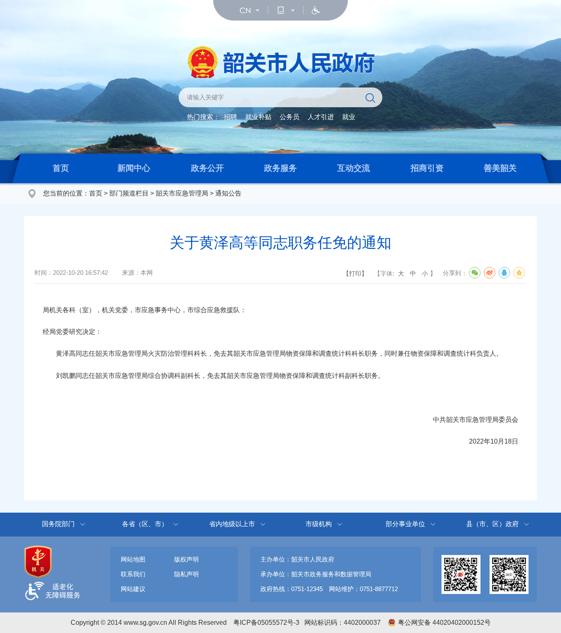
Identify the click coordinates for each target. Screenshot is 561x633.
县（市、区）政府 (492, 523)
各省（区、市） (145, 523)
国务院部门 (58, 523)
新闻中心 (133, 168)
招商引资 (427, 168)
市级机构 (319, 523)
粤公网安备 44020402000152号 (444, 622)
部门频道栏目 (129, 193)
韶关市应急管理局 (182, 193)
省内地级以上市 (232, 523)
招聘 (230, 116)
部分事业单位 (405, 523)
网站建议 (133, 588)
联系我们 (133, 574)
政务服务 (280, 168)
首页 (61, 168)
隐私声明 (186, 574)
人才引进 (321, 116)
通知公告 (228, 193)
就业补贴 (258, 116)
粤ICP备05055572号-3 (266, 622)
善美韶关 (500, 168)
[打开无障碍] (316, 10)
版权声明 (186, 559)
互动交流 (353, 168)
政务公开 (207, 168)
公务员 (289, 116)
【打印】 (355, 273)
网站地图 (133, 559)
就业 (348, 116)
